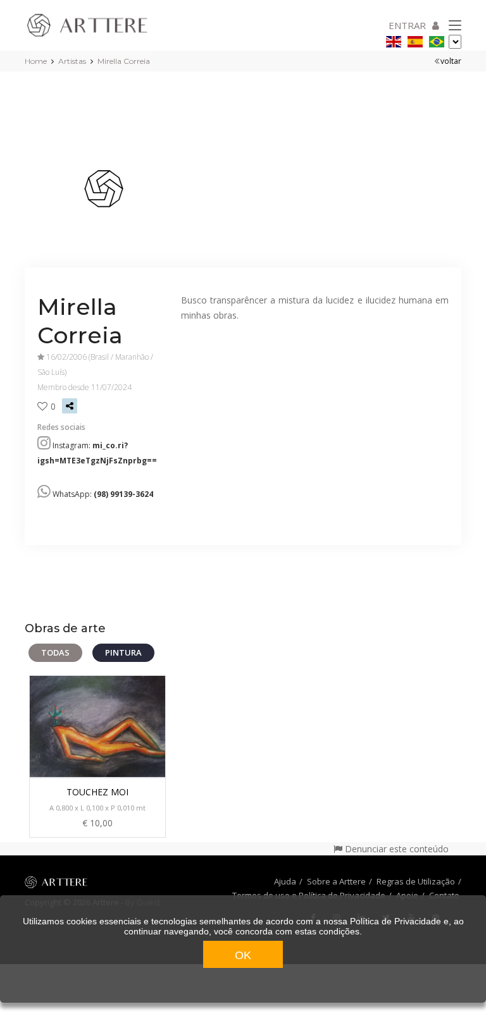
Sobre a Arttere (336, 881)
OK (243, 955)
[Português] (436, 39)
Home (36, 61)
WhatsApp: (103, 494)
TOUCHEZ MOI (97, 792)
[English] (393, 39)
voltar (450, 61)
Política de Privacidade (395, 921)
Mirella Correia (123, 61)
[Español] (415, 39)
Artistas (72, 61)
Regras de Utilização (416, 881)
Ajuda (285, 881)
